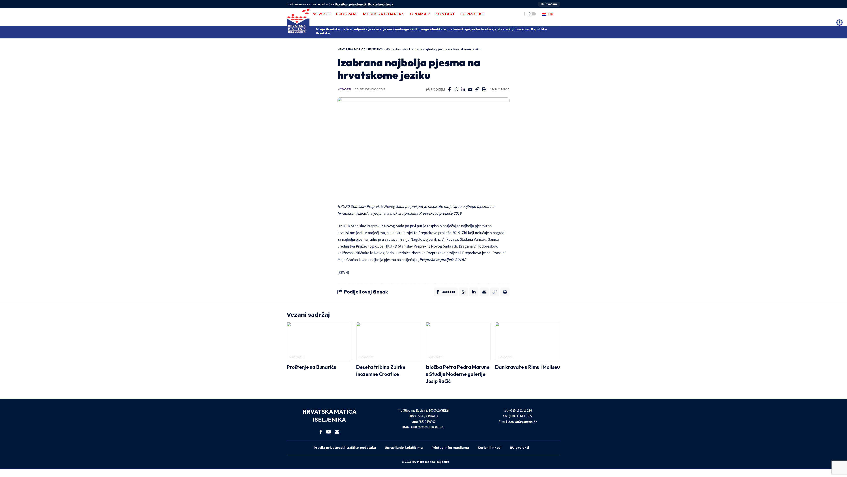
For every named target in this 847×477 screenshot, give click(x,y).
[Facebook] (320, 432)
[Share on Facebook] (449, 89)
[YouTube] (328, 432)
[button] (549, 4)
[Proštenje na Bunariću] (319, 341)
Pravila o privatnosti (350, 4)
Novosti (344, 89)
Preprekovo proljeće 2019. (442, 259)
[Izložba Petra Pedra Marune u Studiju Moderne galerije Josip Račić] (458, 341)
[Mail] (337, 432)
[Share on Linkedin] (463, 89)
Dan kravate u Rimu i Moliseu (527, 367)
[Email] (470, 89)
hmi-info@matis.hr (522, 422)
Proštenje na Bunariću (311, 367)
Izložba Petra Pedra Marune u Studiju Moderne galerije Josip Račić (457, 374)
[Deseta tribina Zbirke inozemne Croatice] (388, 341)
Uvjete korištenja (380, 4)
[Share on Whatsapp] (456, 89)
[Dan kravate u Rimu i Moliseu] (527, 341)
